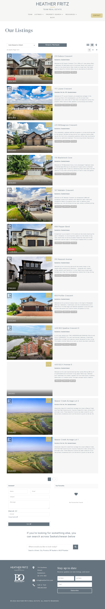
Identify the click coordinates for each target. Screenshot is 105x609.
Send (28, 524)
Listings (38, 15)
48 (96, 50)
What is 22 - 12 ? (12, 511)
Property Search (53, 15)
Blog (52, 18)
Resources (70, 15)
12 (89, 50)
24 (93, 50)
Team (30, 15)
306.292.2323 (42, 588)
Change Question (12, 517)
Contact (96, 16)
